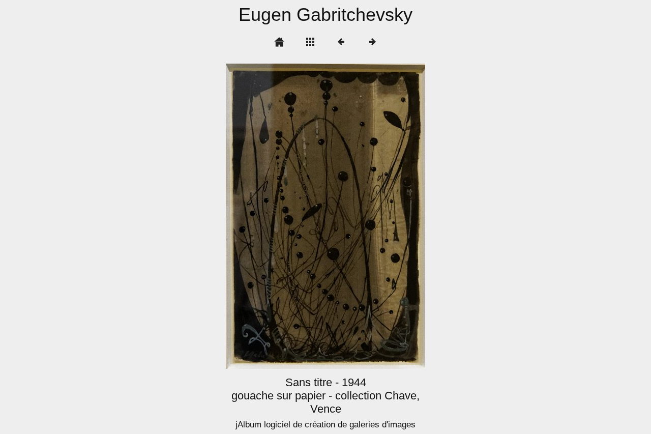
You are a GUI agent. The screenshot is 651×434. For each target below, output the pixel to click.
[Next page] (365, 216)
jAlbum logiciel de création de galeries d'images (325, 424)
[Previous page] (266, 216)
